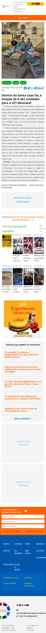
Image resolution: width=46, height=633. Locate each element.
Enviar (23, 531)
